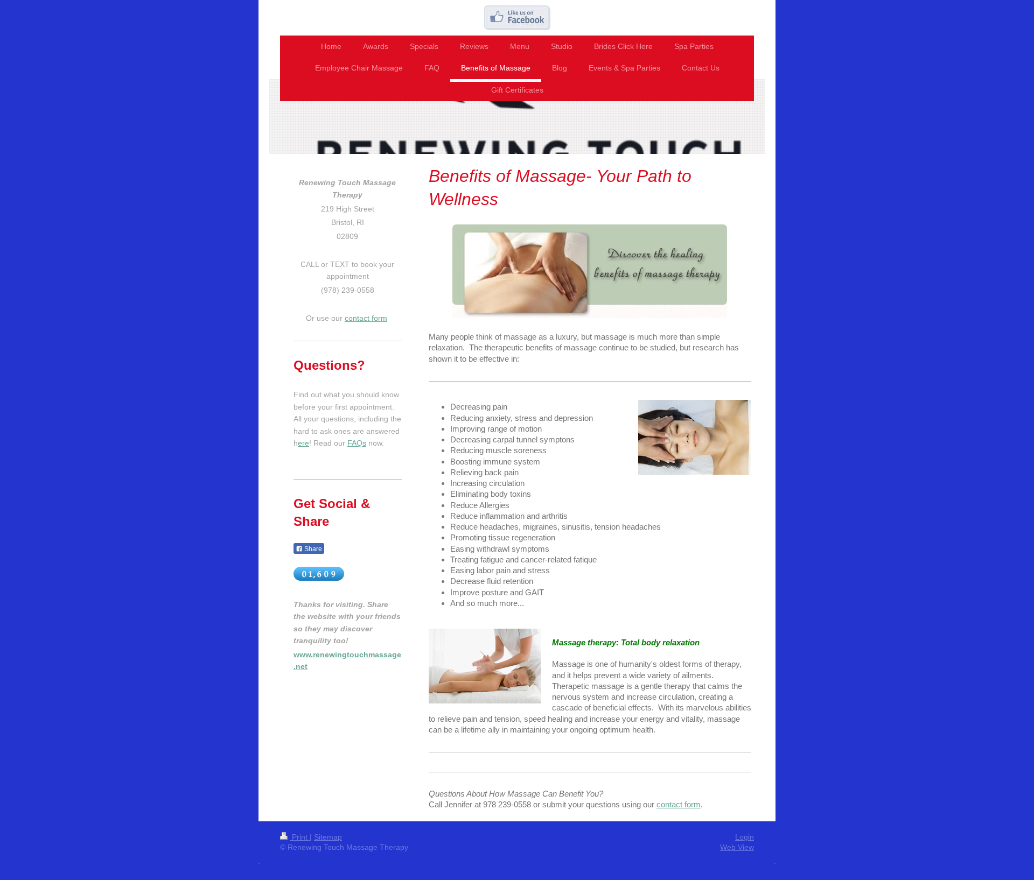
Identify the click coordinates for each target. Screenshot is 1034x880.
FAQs (356, 443)
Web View (737, 847)
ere (303, 443)
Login (744, 837)
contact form (678, 804)
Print (300, 837)
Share (312, 549)
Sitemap (328, 837)
